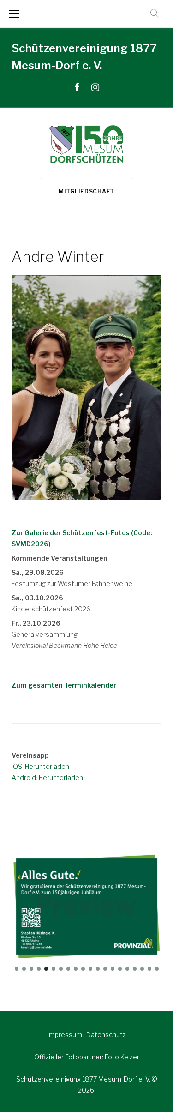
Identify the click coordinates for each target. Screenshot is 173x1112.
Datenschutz (106, 1035)
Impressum (66, 1035)
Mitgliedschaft (86, 191)
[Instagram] (95, 87)
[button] (16, 969)
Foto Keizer (122, 1057)
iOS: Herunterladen (40, 766)
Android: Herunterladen (47, 777)
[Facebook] (76, 87)
